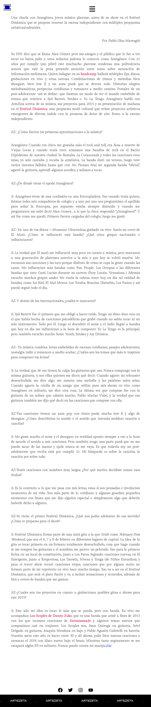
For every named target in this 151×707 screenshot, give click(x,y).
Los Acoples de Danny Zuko (51, 616)
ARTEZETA (12, 700)
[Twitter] (70, 690)
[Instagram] (80, 690)
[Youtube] (90, 690)
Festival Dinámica (33, 109)
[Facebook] (60, 690)
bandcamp (88, 74)
